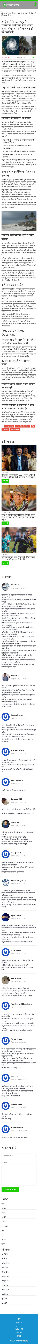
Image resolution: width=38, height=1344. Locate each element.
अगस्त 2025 (5, 1290)
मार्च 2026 (5, 1267)
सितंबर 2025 (6, 1285)
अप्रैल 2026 (5, 1263)
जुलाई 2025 (5, 1294)
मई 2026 (4, 1258)
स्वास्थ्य (4, 1239)
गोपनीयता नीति (19, 1329)
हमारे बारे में (19, 1323)
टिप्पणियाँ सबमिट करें (10, 1189)
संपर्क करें (19, 1333)
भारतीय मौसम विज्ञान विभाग (22, 426)
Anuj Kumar (5, 57)
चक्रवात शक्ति (9, 426)
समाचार (4, 1208)
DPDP (19, 1336)
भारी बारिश (5, 429)
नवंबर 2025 (5, 1276)
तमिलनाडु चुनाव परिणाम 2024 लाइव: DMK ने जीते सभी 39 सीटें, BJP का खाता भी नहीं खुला (18, 475)
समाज (3, 1244)
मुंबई (33, 426)
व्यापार (3, 1213)
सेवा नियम (19, 1326)
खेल (3, 1204)
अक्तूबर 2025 (6, 1281)
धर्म (2, 1235)
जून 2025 (5, 1299)
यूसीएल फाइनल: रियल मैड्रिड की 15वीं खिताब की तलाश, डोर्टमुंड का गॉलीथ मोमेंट (18, 558)
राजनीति (4, 1217)
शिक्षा (3, 1230)
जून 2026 (5, 1254)
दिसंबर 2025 (5, 1272)
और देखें (5, 481)
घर (1, 11)
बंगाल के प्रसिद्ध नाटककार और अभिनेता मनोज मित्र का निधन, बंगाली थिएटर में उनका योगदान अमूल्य (18, 517)
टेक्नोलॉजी (5, 1226)
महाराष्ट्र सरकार (15, 429)
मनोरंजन (4, 1222)
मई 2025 (4, 1303)
